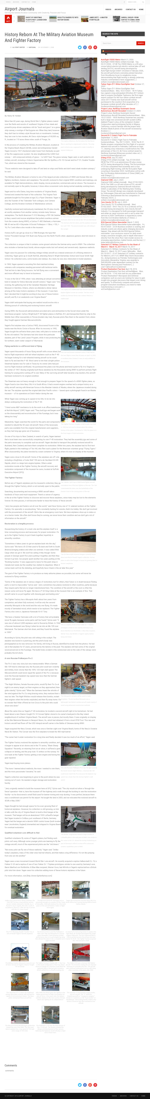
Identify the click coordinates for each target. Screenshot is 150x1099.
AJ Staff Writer (19, 47)
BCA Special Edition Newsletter (114, 222)
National (32, 47)
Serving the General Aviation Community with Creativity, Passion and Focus (35, 13)
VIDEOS (8, 2)
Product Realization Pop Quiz (113, 269)
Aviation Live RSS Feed (115, 51)
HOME (34, 2)
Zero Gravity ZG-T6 (109, 202)
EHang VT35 (106, 158)
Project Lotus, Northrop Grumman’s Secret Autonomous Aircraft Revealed (118, 110)
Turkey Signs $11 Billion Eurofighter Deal (117, 84)
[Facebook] (85, 47)
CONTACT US (26, 2)
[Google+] (90, 47)
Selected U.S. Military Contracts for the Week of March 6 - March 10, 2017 (120, 245)
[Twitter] (80, 47)
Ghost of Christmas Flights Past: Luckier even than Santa (36, 20)
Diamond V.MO (107, 180)
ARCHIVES (16, 2)
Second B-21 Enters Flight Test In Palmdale (119, 135)
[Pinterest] (95, 47)
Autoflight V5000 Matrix (110, 60)
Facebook (124, 2)
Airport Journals (19, 9)
